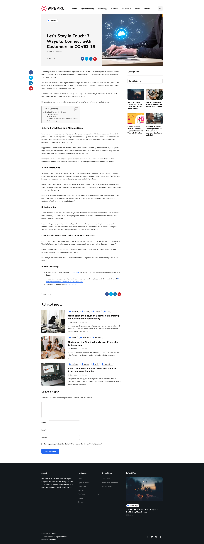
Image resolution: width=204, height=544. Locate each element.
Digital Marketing (87, 8)
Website (44, 437)
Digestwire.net (61, 537)
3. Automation (51, 116)
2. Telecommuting (52, 114)
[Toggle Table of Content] (75, 109)
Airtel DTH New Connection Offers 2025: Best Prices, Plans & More (135, 105)
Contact (147, 8)
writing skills (71, 285)
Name (43, 423)
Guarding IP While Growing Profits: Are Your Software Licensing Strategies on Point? (154, 130)
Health (137, 8)
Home (74, 8)
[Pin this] (95, 59)
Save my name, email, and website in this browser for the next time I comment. (73, 444)
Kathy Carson (73, 322)
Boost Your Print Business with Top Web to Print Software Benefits (92, 370)
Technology (102, 8)
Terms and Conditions (110, 483)
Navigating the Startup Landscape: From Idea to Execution (93, 344)
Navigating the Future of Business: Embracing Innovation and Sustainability (93, 317)
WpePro (53, 534)
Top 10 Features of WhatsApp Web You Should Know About (154, 104)
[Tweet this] (86, 59)
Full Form (125, 8)
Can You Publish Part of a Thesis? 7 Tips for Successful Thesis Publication (135, 129)
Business (114, 8)
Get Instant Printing (48, 539)
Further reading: (52, 121)
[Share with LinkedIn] (91, 59)
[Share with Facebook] (82, 59)
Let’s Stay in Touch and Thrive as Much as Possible (62, 118)
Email (43, 430)
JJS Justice (74, 272)
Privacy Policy (107, 486)
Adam (50, 51)
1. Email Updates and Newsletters (55, 112)
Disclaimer (106, 479)
